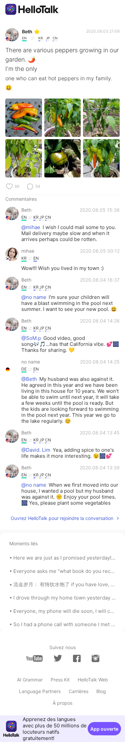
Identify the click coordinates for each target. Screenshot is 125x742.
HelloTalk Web (93, 679)
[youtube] (34, 658)
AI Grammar (30, 679)
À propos (62, 703)
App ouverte (104, 729)
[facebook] (77, 658)
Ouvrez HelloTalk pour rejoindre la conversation (62, 518)
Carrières (78, 691)
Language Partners (40, 691)
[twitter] (58, 658)
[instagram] (95, 658)
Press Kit (60, 679)
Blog (101, 691)
